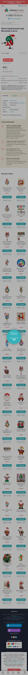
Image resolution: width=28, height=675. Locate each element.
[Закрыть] (20, 330)
